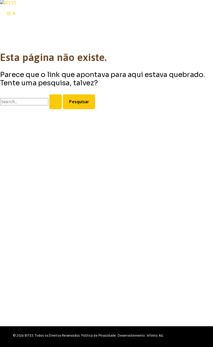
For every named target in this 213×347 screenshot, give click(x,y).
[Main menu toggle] (11, 14)
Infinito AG (155, 335)
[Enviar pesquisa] (55, 101)
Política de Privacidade (98, 335)
